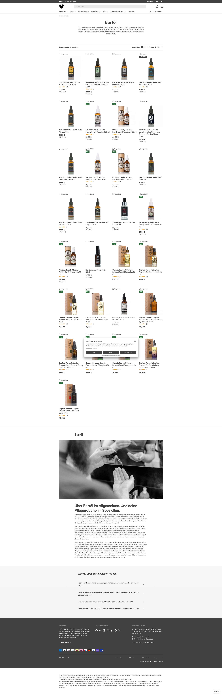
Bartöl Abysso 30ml (70, 131)
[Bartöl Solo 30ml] (151, 162)
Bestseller (131, 11)
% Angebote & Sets (116, 11)
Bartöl (66, 16)
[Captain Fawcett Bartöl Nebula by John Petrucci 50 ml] (151, 348)
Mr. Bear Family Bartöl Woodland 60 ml (124, 131)
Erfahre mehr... (111, 34)
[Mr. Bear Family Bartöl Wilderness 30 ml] (151, 208)
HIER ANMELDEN (66, 642)
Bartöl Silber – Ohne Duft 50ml (123, 83)
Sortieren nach (64, 47)
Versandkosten (94, 675)
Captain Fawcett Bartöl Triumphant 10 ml (124, 365)
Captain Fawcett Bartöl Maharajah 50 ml (123, 272)
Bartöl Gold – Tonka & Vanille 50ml (69, 83)
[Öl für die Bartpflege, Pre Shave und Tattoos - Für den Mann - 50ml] (151, 115)
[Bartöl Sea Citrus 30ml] (151, 68)
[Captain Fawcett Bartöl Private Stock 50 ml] (71, 303)
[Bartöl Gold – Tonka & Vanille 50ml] (71, 68)
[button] (162, 6)
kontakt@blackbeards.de (145, 639)
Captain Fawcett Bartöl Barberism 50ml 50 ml (69, 411)
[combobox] (110, 6)
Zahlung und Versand (158, 657)
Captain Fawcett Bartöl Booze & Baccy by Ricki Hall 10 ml (71, 365)
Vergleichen (136, 47)
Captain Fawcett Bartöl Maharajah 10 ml (150, 272)
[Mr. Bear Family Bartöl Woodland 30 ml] (98, 115)
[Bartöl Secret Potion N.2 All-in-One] (124, 303)
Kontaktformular (148, 642)
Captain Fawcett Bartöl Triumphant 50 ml (97, 365)
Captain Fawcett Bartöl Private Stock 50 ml (70, 319)
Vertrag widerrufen (158, 661)
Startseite (61, 16)
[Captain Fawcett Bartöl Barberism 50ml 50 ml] (71, 394)
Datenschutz (136, 657)
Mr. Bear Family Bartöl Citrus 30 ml (96, 178)
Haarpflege (94, 11)
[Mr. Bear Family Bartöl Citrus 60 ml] (124, 162)
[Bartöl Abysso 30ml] (71, 115)
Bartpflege (62, 11)
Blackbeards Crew (152, 1)
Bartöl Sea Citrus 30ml (150, 83)
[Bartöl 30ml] (98, 255)
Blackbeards (66, 657)
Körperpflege (82, 11)
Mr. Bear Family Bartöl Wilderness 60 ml (70, 272)
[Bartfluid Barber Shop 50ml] (124, 208)
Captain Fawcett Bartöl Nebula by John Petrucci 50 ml (149, 365)
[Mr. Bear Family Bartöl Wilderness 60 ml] (71, 255)
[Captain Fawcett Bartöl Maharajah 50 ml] (124, 255)
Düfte (104, 11)
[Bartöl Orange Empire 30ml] (71, 162)
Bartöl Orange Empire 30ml (70, 178)
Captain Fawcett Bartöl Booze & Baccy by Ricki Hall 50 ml (151, 319)
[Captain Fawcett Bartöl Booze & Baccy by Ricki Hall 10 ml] (71, 348)
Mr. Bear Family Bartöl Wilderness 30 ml (150, 224)
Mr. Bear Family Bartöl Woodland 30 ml (98, 131)
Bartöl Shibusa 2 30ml (70, 223)
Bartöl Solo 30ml (150, 178)
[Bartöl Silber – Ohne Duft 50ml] (124, 68)
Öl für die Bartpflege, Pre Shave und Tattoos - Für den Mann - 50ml (149, 133)
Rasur (72, 11)
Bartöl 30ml (96, 271)
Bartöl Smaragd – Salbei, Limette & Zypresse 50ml (97, 84)
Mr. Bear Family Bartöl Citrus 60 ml (122, 178)
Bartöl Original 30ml (97, 223)
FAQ (162, 1)
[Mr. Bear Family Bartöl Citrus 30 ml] (98, 162)
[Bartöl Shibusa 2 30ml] (71, 208)
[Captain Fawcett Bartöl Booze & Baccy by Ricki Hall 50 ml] (151, 303)
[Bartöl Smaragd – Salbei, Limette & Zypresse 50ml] (98, 68)
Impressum (123, 657)
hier (130, 679)
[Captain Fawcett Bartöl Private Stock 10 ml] (98, 303)
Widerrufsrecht (146, 657)
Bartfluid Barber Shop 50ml (123, 223)
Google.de (73, 1)
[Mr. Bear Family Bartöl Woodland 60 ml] (124, 115)
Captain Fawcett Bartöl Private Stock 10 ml (97, 319)
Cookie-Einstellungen (145, 661)
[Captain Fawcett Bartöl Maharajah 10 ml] (151, 255)
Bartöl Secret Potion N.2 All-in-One (123, 318)
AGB (130, 657)
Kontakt (116, 657)
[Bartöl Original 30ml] (98, 208)
